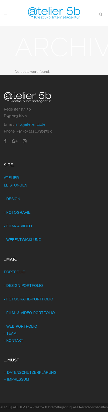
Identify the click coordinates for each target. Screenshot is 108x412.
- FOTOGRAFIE (17, 212)
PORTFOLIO (14, 272)
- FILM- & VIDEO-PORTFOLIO (29, 313)
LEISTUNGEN (15, 185)
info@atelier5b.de (30, 124)
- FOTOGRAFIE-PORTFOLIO (28, 299)
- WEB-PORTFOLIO (20, 326)
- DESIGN (12, 199)
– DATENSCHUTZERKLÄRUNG (30, 372)
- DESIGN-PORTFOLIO (23, 285)
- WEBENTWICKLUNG (22, 240)
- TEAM (10, 333)
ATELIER (11, 177)
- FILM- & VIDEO (18, 226)
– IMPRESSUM (16, 379)
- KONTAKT (13, 340)
